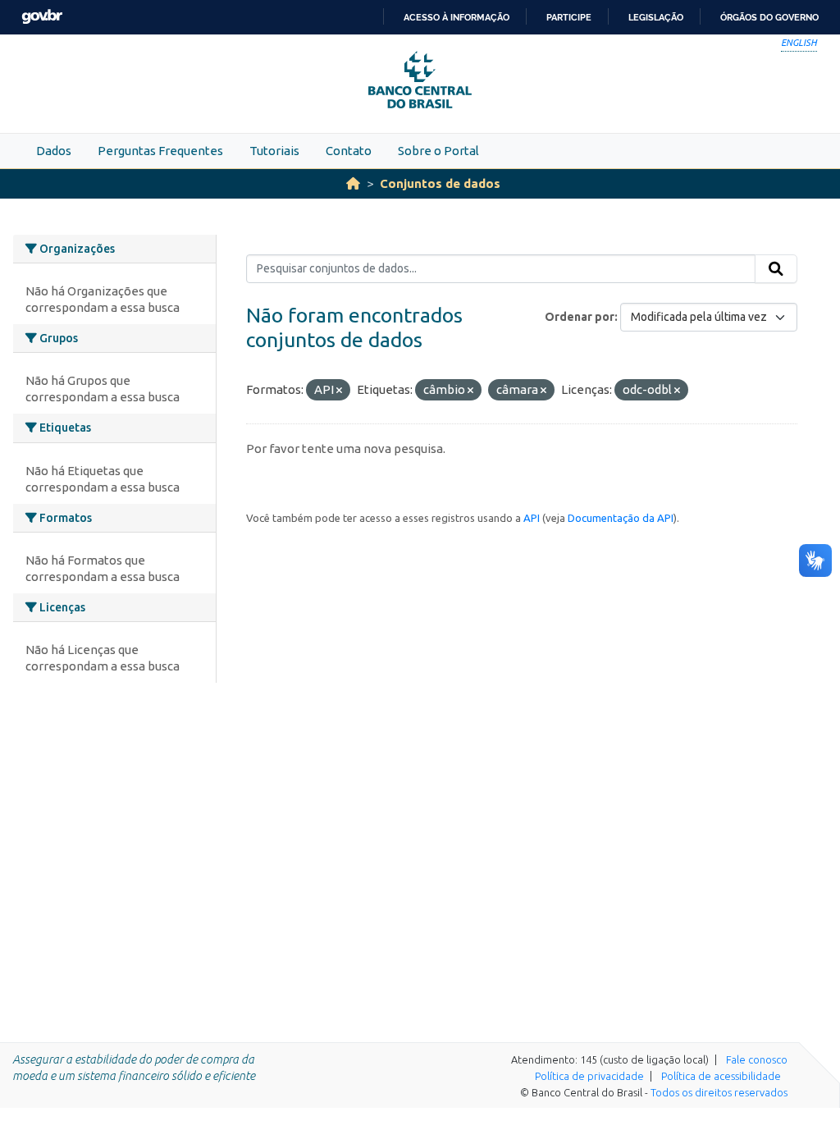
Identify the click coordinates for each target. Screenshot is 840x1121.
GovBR (41, 17)
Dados (53, 151)
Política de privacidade (589, 1076)
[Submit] (776, 269)
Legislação (655, 17)
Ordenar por (579, 316)
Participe (568, 17)
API (531, 518)
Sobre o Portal (438, 151)
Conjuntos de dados (440, 183)
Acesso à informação (456, 17)
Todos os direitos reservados (719, 1092)
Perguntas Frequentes (160, 151)
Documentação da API (620, 518)
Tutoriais (274, 151)
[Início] (353, 183)
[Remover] (339, 391)
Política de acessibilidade (721, 1076)
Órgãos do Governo (769, 17)
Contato (349, 151)
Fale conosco (757, 1059)
